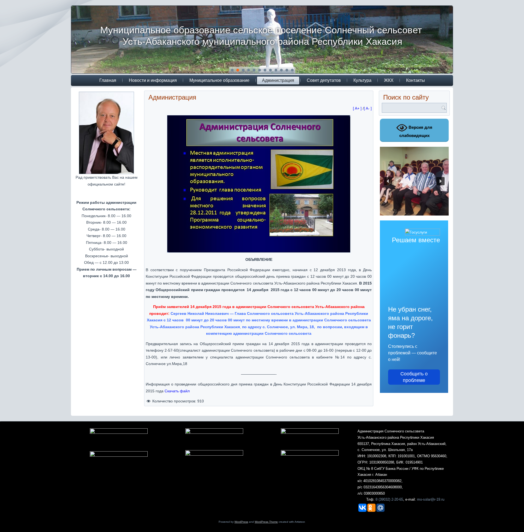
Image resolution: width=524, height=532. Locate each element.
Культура (362, 80)
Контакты (415, 80)
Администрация (278, 80)
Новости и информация (153, 80)
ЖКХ (389, 80)
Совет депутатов (324, 80)
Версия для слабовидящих (416, 131)
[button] (388, 181)
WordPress (241, 521)
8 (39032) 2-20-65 (389, 499)
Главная (107, 80)
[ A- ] (368, 108)
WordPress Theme (266, 521)
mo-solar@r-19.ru (430, 499)
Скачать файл (177, 391)
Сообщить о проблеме (414, 377)
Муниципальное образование (219, 80)
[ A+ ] (358, 108)
